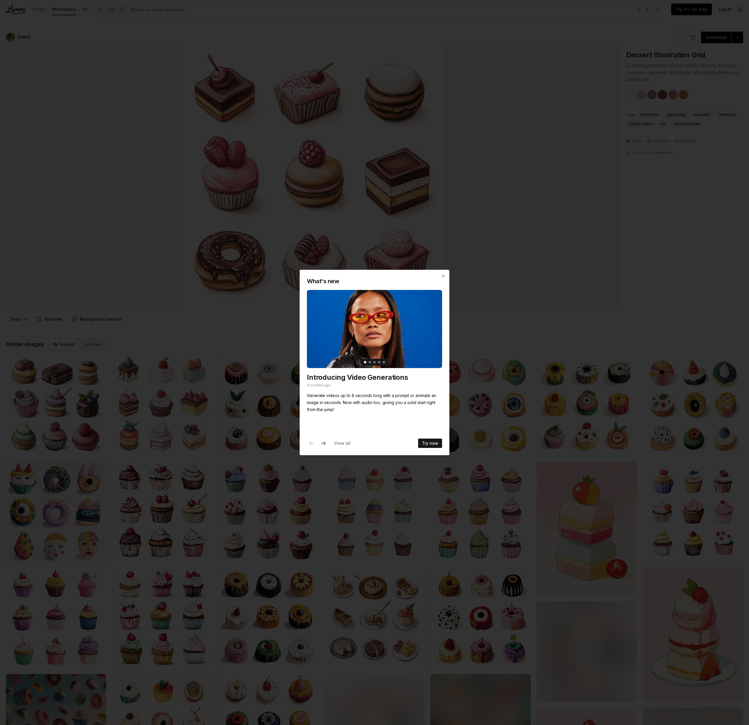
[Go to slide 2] (370, 362)
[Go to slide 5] (384, 362)
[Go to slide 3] (374, 362)
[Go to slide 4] (379, 362)
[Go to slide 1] (365, 362)
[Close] (443, 275)
